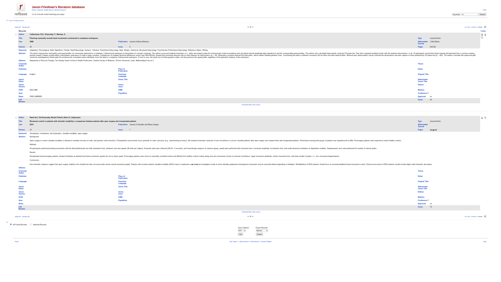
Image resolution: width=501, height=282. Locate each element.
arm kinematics (56, 133)
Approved (422, 96)
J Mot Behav (435, 42)
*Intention (95, 50)
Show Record (255, 241)
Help (484, 241)
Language (23, 74)
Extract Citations (266, 241)
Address (22, 60)
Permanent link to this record (251, 104)
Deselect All (25, 27)
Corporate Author (23, 65)
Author (21, 34)
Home (34, 10)
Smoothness (34, 133)
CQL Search (233, 241)
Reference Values (194, 50)
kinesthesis (44, 133)
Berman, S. (61, 34)
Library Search (244, 241)
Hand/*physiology (77, 50)
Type (420, 38)
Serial (420, 100)
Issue (120, 47)
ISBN (120, 90)
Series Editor (21, 80)
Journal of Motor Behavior (139, 42)
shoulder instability (70, 133)
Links (483, 31)
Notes (21, 96)
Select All (17, 27)
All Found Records (20, 225)
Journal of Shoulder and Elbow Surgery (144, 124)
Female (66, 50)
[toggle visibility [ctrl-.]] (7, 222)
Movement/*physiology (147, 50)
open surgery (83, 133)
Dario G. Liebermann (72, 117)
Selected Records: (40, 225)
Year (20, 42)
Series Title (122, 79)
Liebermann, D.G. (37, 34)
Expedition (122, 93)
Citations (474, 27)
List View (467, 27)
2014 (31, 124)
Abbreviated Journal (423, 43)
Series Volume (22, 86)
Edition (421, 85)
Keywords (23, 50)
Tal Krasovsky (44, 117)
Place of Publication (123, 70)
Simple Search (48, 10)
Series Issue (120, 86)
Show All (39, 10)
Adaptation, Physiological (39, 50)
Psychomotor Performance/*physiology (172, 50)
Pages (420, 47)
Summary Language (122, 75)
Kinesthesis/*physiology (109, 50)
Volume (22, 47)
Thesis (420, 64)
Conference (422, 93)
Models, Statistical (131, 50)
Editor (420, 69)
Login (484, 10)
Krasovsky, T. (50, 34)
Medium (421, 90)
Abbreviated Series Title (423, 80)
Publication (123, 42)
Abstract (22, 53)
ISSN (21, 90)
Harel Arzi (34, 117)
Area (20, 93)
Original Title (423, 74)
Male (121, 50)
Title (20, 38)
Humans (88, 50)
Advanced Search (60, 10)
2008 (31, 42)
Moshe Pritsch (57, 117)
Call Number (22, 101)
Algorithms (59, 50)
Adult (52, 50)
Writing (205, 50)
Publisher (22, 69)
